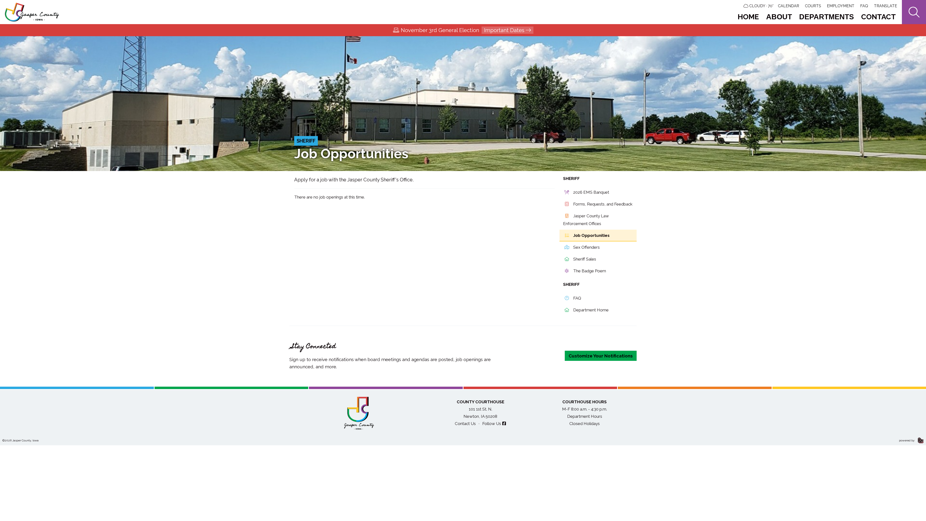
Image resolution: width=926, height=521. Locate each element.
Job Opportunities (591, 235)
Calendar (788, 6)
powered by (907, 440)
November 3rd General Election (462, 30)
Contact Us (465, 423)
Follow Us (491, 423)
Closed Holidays (584, 423)
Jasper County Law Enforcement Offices (586, 219)
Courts (813, 6)
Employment (840, 6)
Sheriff (306, 141)
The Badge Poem (589, 270)
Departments (826, 17)
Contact (878, 17)
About (779, 17)
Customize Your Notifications (601, 355)
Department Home (590, 310)
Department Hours (584, 416)
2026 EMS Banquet (590, 192)
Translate (885, 6)
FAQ (864, 6)
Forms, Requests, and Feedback (602, 204)
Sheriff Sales (584, 259)
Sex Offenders (586, 247)
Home (748, 17)
